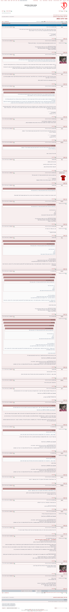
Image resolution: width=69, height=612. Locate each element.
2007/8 (9, 0)
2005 (14, 0)
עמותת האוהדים (35, 0)
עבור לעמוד (7, 21)
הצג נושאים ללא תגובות (63, 15)
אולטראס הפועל (45, 0)
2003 (18, 0)
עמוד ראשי (65, 16)
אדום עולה (64, 0)
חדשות (61, 0)
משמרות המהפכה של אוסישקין (58, 16)
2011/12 (2, 0)
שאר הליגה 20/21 (62, 18)
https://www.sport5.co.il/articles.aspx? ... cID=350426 (45, 539)
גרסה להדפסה (64, 23)
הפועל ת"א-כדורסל (56, 0)
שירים (41, 0)
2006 (11, 0)
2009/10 (5, 0)
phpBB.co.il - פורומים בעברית (40, 610)
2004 (16, 0)
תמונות (68, 0)
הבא (2, 21)
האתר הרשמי (50, 0)
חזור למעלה (65, 38)
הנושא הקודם (8, 23)
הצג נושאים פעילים (56, 15)
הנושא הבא (4, 23)
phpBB (30, 609)
